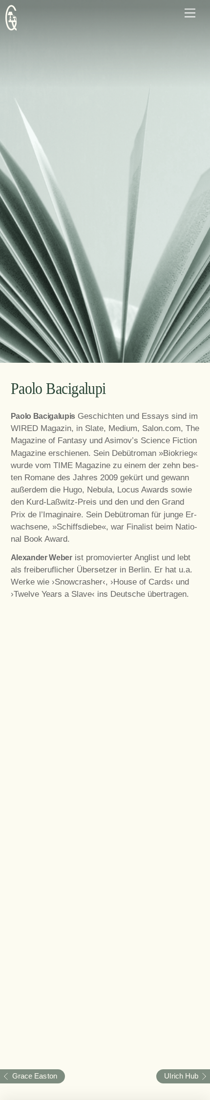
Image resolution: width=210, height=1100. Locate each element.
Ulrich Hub (177, 1076)
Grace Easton (28, 1076)
